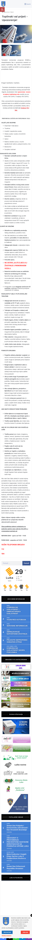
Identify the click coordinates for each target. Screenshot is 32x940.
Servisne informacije (17, 626)
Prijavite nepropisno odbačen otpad (17, 641)
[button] (2, 9)
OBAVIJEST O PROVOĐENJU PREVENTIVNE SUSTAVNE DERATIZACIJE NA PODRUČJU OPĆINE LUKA (18, 842)
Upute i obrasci (10, 646)
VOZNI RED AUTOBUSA (16, 620)
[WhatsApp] (16, 938)
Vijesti (12, 12)
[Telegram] (22, 938)
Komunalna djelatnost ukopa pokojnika (16, 650)
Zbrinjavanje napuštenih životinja (17, 633)
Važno (8, 605)
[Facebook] (3, 938)
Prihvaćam (7, 932)
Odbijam (25, 932)
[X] (9, 938)
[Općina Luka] (3, 4)
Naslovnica (6, 12)
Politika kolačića (6, 935)
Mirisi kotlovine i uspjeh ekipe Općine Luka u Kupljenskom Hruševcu (16, 856)
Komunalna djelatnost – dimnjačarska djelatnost (14, 610)
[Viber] (29, 938)
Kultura (8, 852)
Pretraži (26, 563)
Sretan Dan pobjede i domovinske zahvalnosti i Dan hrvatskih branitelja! (17, 828)
